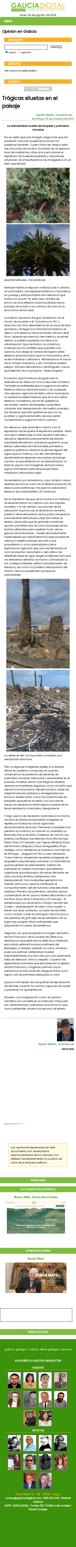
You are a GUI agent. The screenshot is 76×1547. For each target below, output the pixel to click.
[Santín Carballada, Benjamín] (30, 1489)
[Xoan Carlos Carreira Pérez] (60, 1407)
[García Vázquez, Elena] (45, 1470)
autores (47, 1155)
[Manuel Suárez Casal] (30, 1407)
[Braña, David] (30, 1470)
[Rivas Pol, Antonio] (14, 1470)
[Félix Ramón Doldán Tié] (45, 1407)
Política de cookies (58, 1505)
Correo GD (37, 1505)
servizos (66, 1349)
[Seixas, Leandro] (14, 1451)
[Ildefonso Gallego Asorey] (60, 1389)
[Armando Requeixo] (14, 1389)
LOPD (7, 1505)
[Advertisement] (38, 1089)
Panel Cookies (38, 1509)
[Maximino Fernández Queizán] (45, 1389)
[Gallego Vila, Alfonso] (30, 1451)
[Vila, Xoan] (45, 1489)
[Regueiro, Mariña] (60, 1470)
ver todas (67, 1049)
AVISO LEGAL (20, 1505)
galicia (9, 1349)
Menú (8, 21)
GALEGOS (38, 1367)
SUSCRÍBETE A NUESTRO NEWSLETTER (38, 1360)
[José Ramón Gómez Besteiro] (30, 1426)
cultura (33, 1349)
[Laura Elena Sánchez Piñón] (45, 1426)
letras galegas (49, 1349)
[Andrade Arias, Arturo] (60, 1451)
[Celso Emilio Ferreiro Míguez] (14, 1407)
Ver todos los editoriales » (21, 70)
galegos (21, 1349)
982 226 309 (51, 1498)
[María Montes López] (30, 1389)
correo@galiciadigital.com (23, 1498)
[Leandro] (45, 1451)
